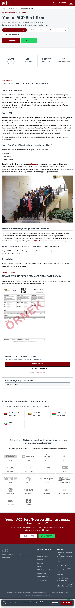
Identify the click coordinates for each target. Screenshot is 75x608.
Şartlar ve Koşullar (42, 576)
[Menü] (71, 3)
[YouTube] (71, 585)
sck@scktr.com (33, 164)
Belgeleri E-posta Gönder (37, 368)
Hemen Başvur (62, 2)
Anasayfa (4, 8)
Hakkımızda (40, 563)
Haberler (40, 559)
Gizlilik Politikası (41, 573)
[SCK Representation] (5, 3)
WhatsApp (30, 40)
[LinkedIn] (62, 585)
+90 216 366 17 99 (41, 372)
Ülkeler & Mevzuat (13, 8)
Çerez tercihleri (42, 580)
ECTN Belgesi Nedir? (43, 570)
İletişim (39, 566)
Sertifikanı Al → (11, 40)
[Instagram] (58, 585)
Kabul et (66, 603)
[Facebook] (67, 585)
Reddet (55, 603)
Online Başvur (37, 363)
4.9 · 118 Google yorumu (11, 34)
